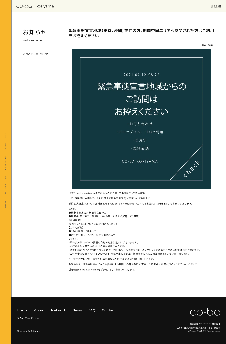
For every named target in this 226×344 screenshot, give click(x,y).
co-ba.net (216, 5)
